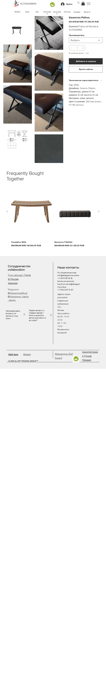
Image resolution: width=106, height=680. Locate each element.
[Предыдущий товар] (7, 211)
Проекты (87, 12)
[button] (83, 3)
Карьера (13, 283)
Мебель (17, 12)
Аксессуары (57, 12)
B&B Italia (13, 354)
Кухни (27, 12)
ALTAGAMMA (28, 3)
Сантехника (47, 12)
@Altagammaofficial (17, 293)
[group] (53, 216)
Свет (37, 12)
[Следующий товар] (98, 211)
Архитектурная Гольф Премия (90, 356)
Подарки (77, 12)
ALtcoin (27, 354)
